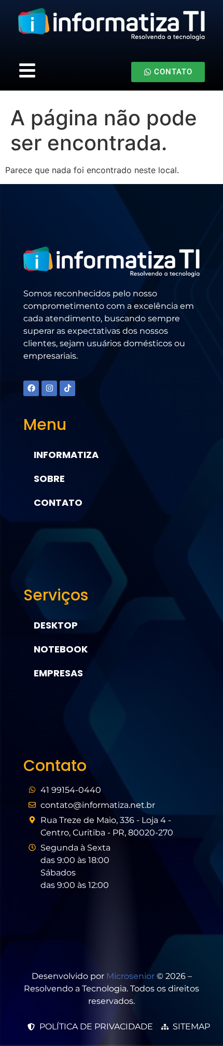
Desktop (56, 625)
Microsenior (130, 976)
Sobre (49, 478)
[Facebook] (31, 388)
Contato (58, 502)
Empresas (58, 672)
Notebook (61, 649)
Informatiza (66, 454)
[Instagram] (49, 388)
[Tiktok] (67, 388)
